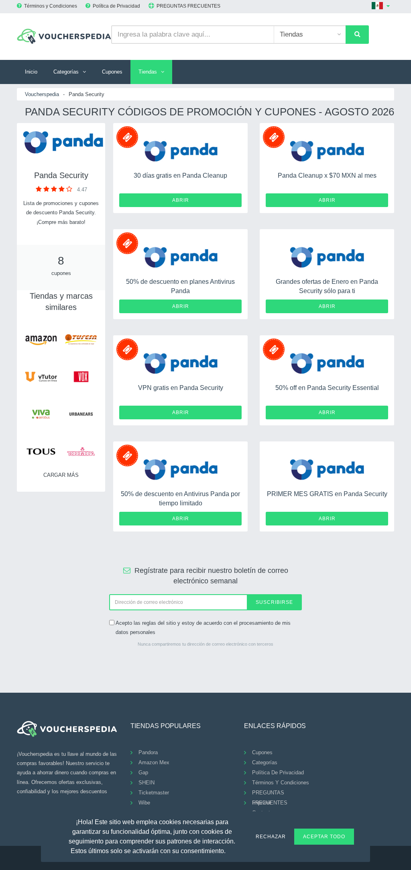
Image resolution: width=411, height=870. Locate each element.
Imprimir (261, 803)
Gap (143, 772)
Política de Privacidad (116, 6)
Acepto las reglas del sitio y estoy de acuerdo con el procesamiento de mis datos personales (203, 627)
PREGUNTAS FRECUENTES (188, 6)
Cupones (112, 72)
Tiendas (147, 72)
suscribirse (274, 602)
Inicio (31, 72)
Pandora (148, 752)
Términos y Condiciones (50, 6)
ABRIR (180, 200)
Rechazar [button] (271, 836)
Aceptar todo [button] (324, 836)
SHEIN (146, 783)
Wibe (144, 803)
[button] (230, 850)
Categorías (66, 72)
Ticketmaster (153, 793)
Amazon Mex (153, 762)
